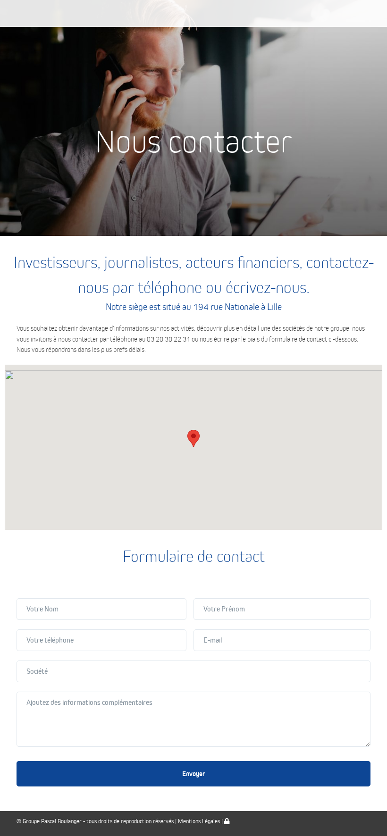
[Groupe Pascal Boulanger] (194, 13)
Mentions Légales (199, 821)
